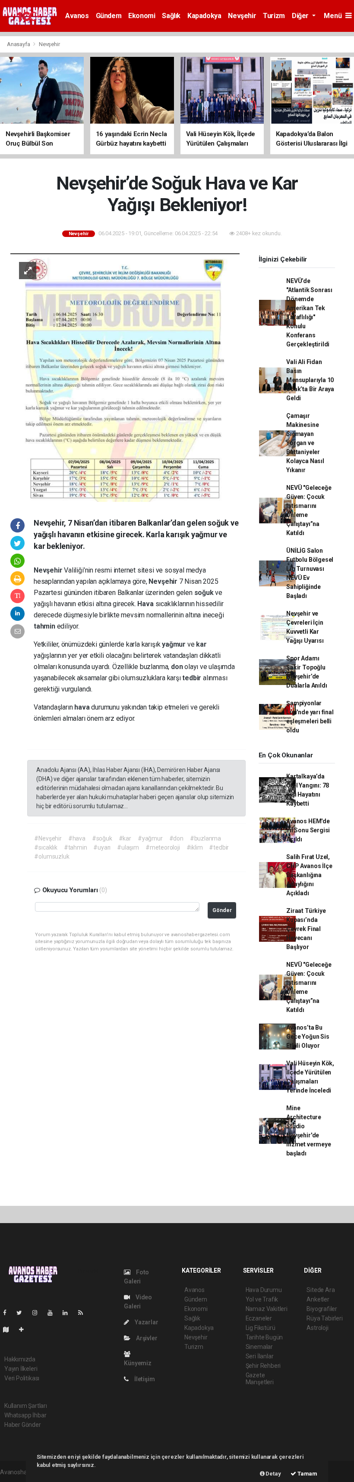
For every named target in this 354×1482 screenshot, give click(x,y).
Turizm (274, 16)
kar (201, 644)
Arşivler (146, 1338)
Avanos (77, 16)
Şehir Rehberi (263, 1365)
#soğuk (102, 838)
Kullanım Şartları (25, 1405)
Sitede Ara (321, 1289)
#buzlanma (205, 838)
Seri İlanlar (260, 1356)
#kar (125, 838)
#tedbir (219, 847)
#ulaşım (128, 847)
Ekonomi (141, 16)
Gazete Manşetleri (260, 1378)
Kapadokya (204, 16)
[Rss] (84, 1312)
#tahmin (75, 847)
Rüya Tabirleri (324, 1318)
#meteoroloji (162, 847)
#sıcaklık (45, 847)
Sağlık (171, 16)
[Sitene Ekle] (25, 1329)
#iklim (194, 847)
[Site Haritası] (9, 1329)
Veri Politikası (21, 1378)
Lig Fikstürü (260, 1327)
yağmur (174, 644)
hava (82, 707)
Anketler (318, 1299)
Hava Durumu (264, 1289)
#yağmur (150, 838)
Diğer (301, 16)
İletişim (144, 1379)
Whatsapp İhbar (25, 1415)
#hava (76, 838)
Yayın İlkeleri (20, 1368)
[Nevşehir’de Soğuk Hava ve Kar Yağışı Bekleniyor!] (125, 377)
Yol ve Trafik (262, 1299)
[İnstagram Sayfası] (38, 1312)
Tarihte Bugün (264, 1337)
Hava (146, 604)
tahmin (45, 626)
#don (176, 838)
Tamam (306, 1473)
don (177, 667)
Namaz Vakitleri (267, 1308)
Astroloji (317, 1327)
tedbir (192, 678)
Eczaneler (259, 1318)
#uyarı (102, 847)
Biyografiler (322, 1308)
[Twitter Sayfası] (22, 1312)
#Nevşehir (47, 838)
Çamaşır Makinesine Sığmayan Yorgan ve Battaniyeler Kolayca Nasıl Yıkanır (305, 442)
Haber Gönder (22, 1424)
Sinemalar (259, 1346)
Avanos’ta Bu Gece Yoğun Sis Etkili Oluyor (307, 1036)
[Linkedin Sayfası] (69, 1312)
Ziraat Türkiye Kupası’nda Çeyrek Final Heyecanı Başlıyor (306, 928)
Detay (273, 1473)
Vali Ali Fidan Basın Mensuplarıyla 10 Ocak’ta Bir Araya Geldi (310, 380)
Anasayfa (19, 44)
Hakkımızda (19, 1359)
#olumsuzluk (51, 856)
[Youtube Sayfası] (53, 1312)
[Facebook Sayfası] (8, 1312)
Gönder (222, 910)
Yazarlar (145, 1322)
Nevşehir (242, 16)
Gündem (109, 16)
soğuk (204, 592)
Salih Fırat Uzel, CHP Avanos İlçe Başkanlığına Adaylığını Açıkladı (309, 875)
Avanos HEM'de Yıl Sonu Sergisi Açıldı (308, 830)
